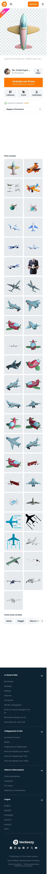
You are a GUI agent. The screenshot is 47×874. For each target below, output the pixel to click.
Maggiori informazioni (15, 107)
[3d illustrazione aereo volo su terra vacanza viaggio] (13, 245)
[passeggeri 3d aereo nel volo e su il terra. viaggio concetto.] (13, 343)
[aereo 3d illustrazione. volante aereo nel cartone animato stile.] (13, 284)
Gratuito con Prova (24, 82)
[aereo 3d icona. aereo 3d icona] (13, 186)
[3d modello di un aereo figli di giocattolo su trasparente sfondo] (13, 441)
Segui (38, 73)
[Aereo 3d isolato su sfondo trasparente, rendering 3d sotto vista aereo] (13, 853)
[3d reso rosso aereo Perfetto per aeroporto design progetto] (13, 775)
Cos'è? (26, 103)
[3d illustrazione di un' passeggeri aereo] (13, 362)
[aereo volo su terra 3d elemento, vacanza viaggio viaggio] (13, 264)
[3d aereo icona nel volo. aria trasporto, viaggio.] (13, 303)
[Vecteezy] (4, 4)
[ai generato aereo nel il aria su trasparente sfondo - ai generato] (13, 402)
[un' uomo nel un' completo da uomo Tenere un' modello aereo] (13, 382)
